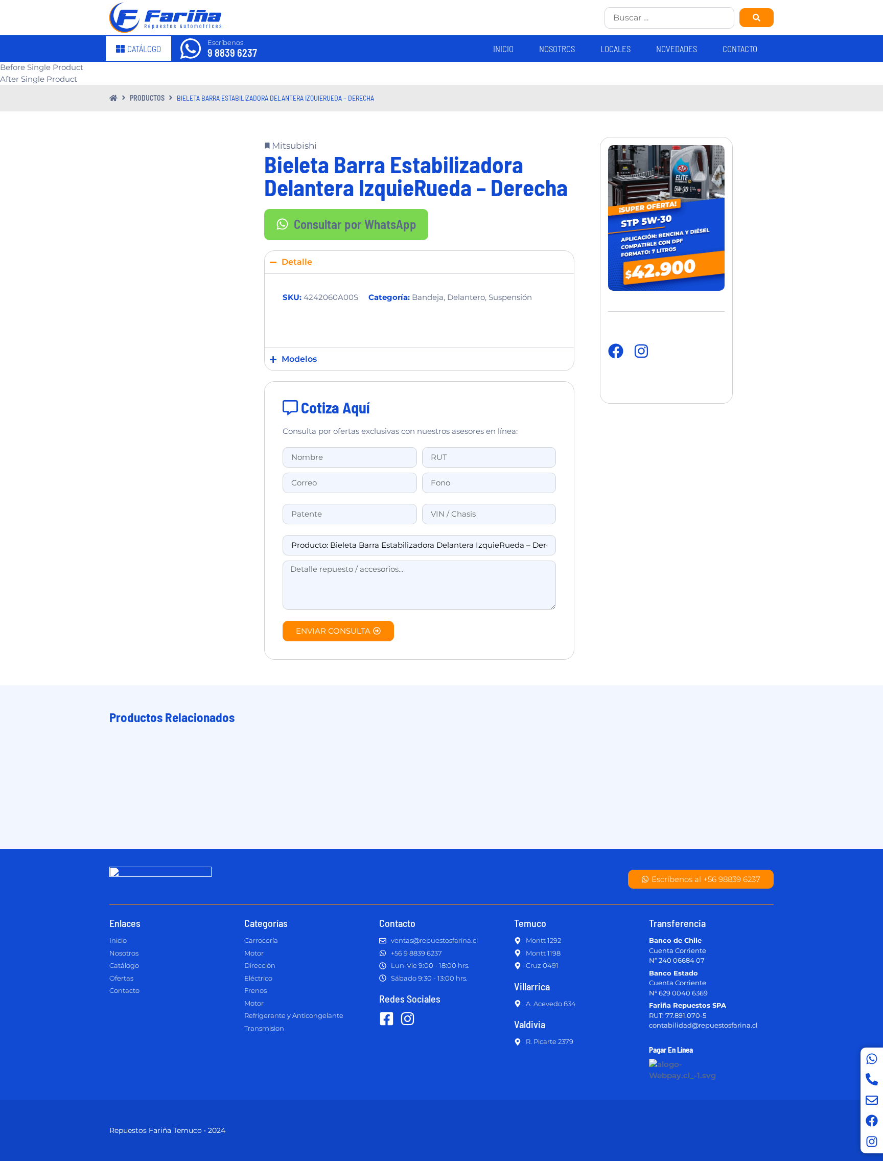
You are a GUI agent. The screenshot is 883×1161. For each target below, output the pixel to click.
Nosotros (557, 48)
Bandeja (428, 297)
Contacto (740, 48)
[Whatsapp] (872, 1059)
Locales (615, 48)
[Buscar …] (669, 18)
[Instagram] (872, 1141)
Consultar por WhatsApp (355, 223)
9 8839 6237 (232, 53)
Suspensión (510, 297)
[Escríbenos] (190, 48)
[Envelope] (872, 1100)
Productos (147, 98)
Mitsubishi (294, 146)
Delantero (466, 297)
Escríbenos (225, 42)
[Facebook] (872, 1120)
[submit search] (756, 17)
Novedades (676, 48)
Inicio (503, 48)
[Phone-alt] (872, 1079)
